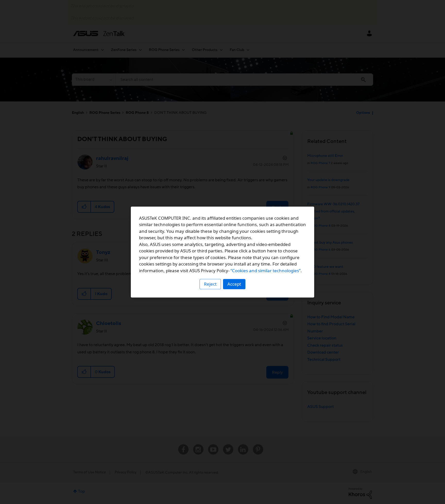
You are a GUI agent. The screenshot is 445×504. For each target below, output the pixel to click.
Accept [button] (234, 284)
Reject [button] (210, 284)
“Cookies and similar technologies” (265, 271)
